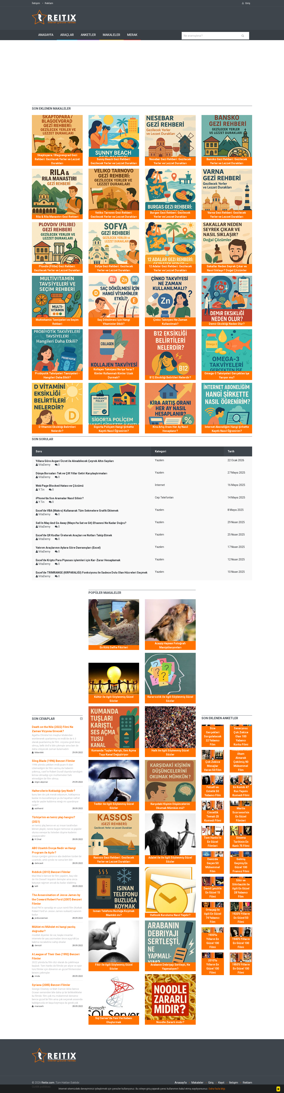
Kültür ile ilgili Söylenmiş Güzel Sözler (113, 698)
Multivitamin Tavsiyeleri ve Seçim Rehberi (57, 321)
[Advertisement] (142, 69)
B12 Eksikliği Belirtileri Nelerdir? (170, 377)
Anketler (88, 35)
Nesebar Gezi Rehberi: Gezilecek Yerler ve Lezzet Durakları (170, 161)
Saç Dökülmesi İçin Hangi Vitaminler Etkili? (113, 321)
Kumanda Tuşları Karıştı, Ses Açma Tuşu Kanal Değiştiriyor (113, 752)
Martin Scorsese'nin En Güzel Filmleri (240, 814)
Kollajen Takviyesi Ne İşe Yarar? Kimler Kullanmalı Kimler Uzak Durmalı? (114, 373)
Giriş (210, 1082)
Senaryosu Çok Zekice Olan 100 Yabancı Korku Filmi (241, 736)
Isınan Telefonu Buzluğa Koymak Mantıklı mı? (113, 913)
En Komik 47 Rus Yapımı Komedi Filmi (240, 791)
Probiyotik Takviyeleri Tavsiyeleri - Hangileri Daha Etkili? (57, 375)
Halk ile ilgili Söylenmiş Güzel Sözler (170, 752)
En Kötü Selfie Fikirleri (114, 647)
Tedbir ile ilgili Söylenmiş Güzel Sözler (114, 806)
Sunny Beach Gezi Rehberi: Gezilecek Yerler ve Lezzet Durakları (114, 161)
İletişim (36, 3)
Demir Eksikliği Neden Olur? (227, 323)
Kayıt (221, 1082)
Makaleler (111, 35)
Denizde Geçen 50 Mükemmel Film (212, 865)
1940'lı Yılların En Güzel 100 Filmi (241, 943)
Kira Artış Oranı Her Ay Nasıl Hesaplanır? (170, 428)
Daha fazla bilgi (217, 1088)
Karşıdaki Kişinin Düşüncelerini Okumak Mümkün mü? (170, 806)
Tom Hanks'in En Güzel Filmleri (212, 841)
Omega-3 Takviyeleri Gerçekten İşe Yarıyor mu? (226, 375)
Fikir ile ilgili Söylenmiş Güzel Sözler (114, 966)
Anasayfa (45, 35)
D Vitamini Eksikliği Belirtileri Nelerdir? (57, 428)
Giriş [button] (247, 3)
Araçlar (67, 35)
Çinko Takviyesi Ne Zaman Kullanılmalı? (170, 321)
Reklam (49, 3)
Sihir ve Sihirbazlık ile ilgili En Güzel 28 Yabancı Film (241, 888)
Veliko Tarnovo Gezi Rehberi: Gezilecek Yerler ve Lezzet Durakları (114, 214)
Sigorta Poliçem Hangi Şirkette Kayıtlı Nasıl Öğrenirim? (114, 428)
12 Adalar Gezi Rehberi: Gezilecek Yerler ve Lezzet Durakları (170, 268)
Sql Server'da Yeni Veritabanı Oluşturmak (113, 1020)
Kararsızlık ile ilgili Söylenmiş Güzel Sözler (170, 698)
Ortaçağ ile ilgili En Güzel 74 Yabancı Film (212, 915)
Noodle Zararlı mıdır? (170, 1022)
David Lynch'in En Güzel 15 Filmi (213, 892)
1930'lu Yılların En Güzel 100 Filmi (212, 941)
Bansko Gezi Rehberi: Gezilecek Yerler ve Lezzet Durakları (227, 161)
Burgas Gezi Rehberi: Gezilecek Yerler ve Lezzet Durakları (170, 214)
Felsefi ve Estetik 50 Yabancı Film (213, 791)
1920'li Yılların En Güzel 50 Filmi (241, 917)
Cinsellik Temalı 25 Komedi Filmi (212, 816)
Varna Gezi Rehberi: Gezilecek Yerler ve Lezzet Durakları (226, 214)
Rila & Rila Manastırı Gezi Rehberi (57, 216)
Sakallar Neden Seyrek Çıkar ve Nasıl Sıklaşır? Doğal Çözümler (227, 268)
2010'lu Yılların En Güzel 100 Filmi (212, 966)
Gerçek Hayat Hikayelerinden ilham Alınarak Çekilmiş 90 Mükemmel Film (241, 758)
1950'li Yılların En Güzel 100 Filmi (241, 968)
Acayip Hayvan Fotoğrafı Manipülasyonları (170, 645)
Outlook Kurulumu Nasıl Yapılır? (170, 915)
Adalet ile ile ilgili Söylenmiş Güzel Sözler (170, 859)
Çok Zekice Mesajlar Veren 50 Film (212, 766)
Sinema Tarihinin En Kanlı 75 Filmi (240, 841)
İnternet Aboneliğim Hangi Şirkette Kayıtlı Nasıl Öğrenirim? (227, 428)
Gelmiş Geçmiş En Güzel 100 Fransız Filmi (241, 865)
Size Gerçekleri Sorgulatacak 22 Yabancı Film (212, 736)
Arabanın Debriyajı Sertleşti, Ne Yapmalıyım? (170, 966)
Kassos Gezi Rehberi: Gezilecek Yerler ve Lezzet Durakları (114, 859)
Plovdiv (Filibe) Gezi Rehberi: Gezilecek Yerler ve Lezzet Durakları (57, 268)
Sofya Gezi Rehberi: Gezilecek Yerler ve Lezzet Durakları (114, 268)
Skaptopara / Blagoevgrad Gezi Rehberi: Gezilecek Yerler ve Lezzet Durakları (57, 159)
